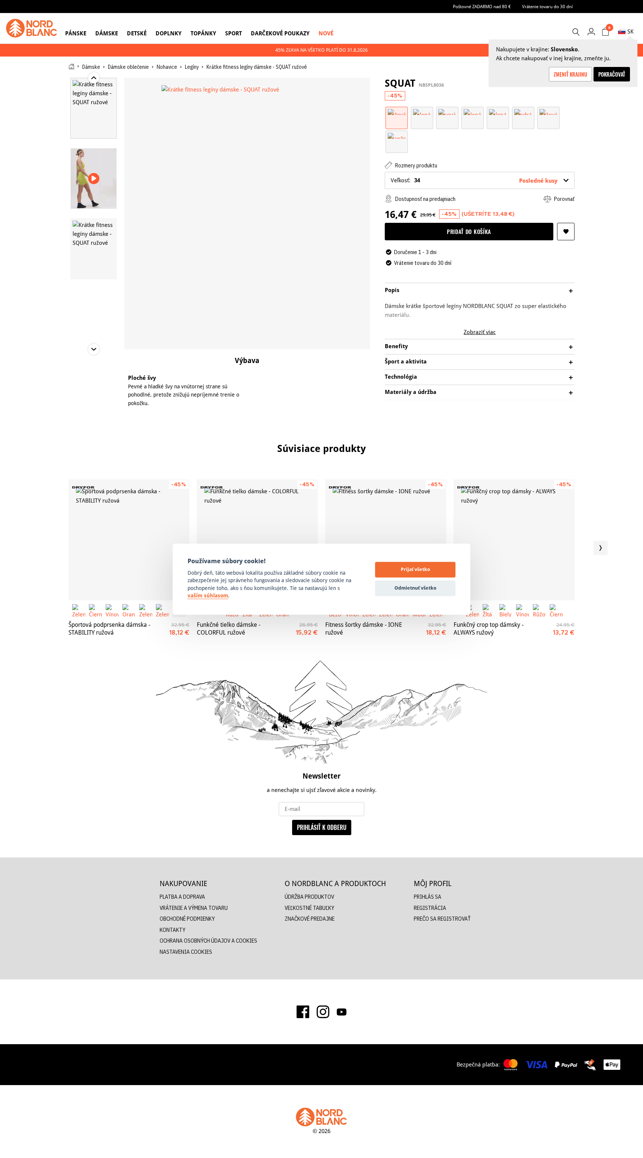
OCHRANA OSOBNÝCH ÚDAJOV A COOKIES (208, 940)
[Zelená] (422, 111)
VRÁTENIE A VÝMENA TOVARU (194, 907)
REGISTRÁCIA (430, 907)
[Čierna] (95, 610)
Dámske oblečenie (128, 67)
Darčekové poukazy (280, 33)
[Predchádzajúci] (42, 547)
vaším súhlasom (208, 596)
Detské (137, 33)
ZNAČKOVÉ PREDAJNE (310, 918)
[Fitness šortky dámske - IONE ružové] (385, 539)
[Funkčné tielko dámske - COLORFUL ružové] (257, 539)
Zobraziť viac (480, 332)
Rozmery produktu (415, 165)
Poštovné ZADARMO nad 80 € (482, 6)
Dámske (106, 33)
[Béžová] (548, 111)
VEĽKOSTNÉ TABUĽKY (309, 907)
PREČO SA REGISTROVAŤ (442, 918)
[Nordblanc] (32, 28)
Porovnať (564, 198)
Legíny (192, 67)
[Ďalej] (600, 547)
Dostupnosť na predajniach (424, 198)
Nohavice (167, 67)
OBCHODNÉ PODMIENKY (187, 918)
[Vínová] (447, 111)
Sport (233, 33)
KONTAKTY (172, 929)
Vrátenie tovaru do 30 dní (547, 6)
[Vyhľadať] (576, 32)
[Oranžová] (397, 135)
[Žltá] (489, 610)
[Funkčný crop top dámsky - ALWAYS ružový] (514, 539)
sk (630, 31)
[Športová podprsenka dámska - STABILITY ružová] (128, 539)
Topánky (203, 33)
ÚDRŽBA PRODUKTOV (309, 896)
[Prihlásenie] (591, 31)
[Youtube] (341, 1011)
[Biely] (505, 610)
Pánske (75, 33)
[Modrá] (523, 111)
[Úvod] (71, 66)
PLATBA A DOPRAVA (182, 896)
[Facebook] (303, 1011)
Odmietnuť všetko (415, 588)
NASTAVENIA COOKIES (186, 951)
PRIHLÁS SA (427, 896)
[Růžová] (397, 111)
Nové (326, 33)
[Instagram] (323, 1011)
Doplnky (169, 33)
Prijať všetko (415, 569)
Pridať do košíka (469, 231)
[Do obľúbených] (566, 231)
